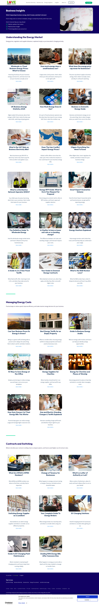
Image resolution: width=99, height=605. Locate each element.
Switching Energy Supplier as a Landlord (18, 514)
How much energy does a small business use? (51, 67)
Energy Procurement (34, 582)
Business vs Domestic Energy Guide (80, 108)
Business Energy (9, 582)
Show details (21, 603)
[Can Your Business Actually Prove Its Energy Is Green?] (19, 321)
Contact (7, 588)
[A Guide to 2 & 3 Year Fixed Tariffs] (19, 260)
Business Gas (26, 582)
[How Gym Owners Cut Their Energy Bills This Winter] (19, 401)
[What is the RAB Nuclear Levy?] (80, 260)
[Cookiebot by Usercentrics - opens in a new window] (8, 603)
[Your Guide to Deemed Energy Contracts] (50, 260)
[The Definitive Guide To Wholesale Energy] (19, 219)
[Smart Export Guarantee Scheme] (80, 179)
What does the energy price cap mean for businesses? (80, 67)
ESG (69, 588)
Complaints (64, 588)
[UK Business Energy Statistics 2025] (19, 96)
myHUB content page (44, 582)
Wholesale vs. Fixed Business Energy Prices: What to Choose (19, 68)
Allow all (87, 596)
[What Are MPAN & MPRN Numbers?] (19, 462)
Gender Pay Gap (43, 588)
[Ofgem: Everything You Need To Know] (80, 136)
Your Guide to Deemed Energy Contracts (50, 272)
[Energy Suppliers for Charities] (50, 361)
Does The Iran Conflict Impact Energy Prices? (51, 148)
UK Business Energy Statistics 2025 (19, 108)
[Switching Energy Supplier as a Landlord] (19, 503)
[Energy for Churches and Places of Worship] (80, 361)
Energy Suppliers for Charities (50, 373)
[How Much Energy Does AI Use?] (50, 96)
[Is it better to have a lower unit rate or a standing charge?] (50, 219)
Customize (87, 599)
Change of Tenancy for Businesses (50, 474)
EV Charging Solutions (80, 513)
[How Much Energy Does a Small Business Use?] (19, 56)
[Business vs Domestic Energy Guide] (80, 96)
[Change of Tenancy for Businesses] (50, 462)
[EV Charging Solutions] (80, 503)
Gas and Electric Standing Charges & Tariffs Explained (50, 413)
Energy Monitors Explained (80, 230)
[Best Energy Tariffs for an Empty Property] (50, 321)
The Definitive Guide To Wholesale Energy (18, 231)
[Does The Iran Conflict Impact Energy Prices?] (50, 136)
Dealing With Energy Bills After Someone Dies (50, 555)
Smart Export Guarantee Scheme (80, 191)
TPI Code (28, 588)
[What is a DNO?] (19, 179)
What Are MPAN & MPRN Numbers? (19, 474)
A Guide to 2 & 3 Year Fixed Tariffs (19, 272)
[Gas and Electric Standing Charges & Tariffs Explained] (50, 401)
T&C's (15, 588)
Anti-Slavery (58, 588)
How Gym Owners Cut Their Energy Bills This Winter (19, 413)
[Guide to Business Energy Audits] (80, 321)
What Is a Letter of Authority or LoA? (80, 474)
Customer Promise (21, 588)
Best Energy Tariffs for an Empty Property (50, 332)
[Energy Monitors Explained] (80, 219)
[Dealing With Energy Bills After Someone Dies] (50, 543)
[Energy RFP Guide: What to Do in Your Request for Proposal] (50, 179)
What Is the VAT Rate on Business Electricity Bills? (19, 148)
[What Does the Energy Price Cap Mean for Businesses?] (80, 56)
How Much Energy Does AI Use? (50, 108)
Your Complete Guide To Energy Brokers (50, 514)
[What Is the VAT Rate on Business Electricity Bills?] (19, 136)
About (11, 588)
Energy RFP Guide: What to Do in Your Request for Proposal (50, 192)
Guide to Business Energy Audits (80, 332)
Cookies (53, 588)
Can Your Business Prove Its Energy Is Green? (19, 332)
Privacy (49, 588)
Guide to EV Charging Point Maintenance (19, 555)
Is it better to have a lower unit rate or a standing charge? (50, 232)
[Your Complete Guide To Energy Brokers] (50, 503)
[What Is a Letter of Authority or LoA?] (80, 462)
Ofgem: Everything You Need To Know (80, 148)
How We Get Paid (35, 588)
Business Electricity (18, 582)
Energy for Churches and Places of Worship (80, 373)
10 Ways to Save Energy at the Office (19, 373)
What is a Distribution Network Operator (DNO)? (19, 191)
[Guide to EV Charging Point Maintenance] (19, 543)
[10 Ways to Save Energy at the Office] (19, 361)
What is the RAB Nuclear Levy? (80, 272)
